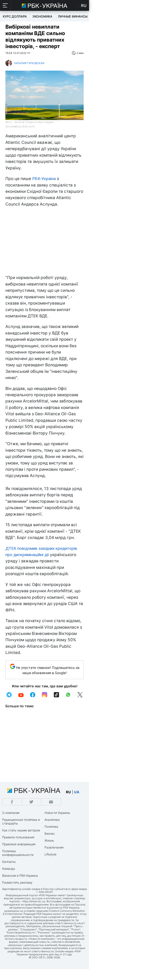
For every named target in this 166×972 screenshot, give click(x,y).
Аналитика (52, 819)
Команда (8, 868)
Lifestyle (50, 854)
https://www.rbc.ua (33, 901)
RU (83, 5)
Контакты (9, 861)
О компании (10, 813)
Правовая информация (18, 844)
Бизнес (50, 833)
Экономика (42, 16)
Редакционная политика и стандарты (21, 821)
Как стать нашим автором (21, 830)
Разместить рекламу (17, 882)
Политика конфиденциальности (18, 853)
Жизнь (49, 840)
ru (68, 792)
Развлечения (54, 847)
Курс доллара (15, 16)
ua (76, 792)
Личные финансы (73, 16)
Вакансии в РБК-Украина (20, 875)
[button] (5, 5)
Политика (51, 826)
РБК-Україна (44, 178)
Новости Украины (57, 813)
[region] (44, 242)
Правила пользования (18, 837)
